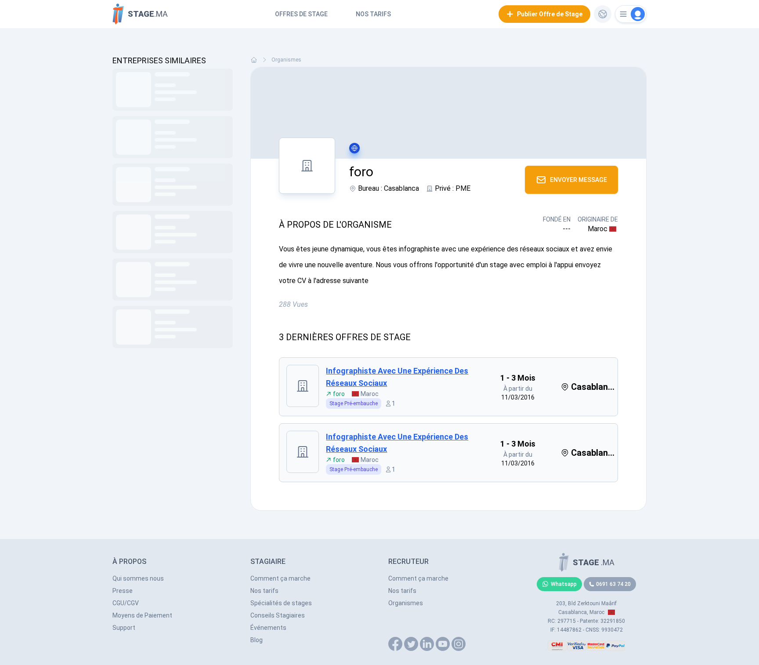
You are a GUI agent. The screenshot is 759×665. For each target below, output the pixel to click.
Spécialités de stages (281, 603)
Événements (268, 627)
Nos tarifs (373, 14)
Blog (256, 639)
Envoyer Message (578, 179)
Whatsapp (564, 584)
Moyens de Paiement (142, 615)
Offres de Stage (301, 14)
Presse (122, 590)
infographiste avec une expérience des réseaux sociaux (397, 377)
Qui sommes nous (138, 578)
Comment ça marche (280, 578)
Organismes (286, 60)
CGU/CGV (125, 603)
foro (339, 393)
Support (123, 627)
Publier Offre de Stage (549, 14)
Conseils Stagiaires (277, 615)
